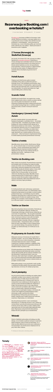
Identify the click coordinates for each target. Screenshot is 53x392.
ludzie (22, 349)
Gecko (20, 346)
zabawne (10, 358)
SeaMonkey (7, 355)
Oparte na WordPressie (22, 389)
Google (3, 348)
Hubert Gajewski (20, 32)
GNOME (22, 346)
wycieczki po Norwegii (24, 60)
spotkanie (12, 355)
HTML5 (6, 348)
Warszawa (4, 358)
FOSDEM (17, 346)
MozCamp (15, 351)
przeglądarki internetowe (10, 354)
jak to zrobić (4, 349)
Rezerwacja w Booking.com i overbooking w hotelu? (26, 26)
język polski (9, 349)
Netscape (4, 352)
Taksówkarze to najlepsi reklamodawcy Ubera (37, 351)
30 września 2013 (29, 32)
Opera (8, 352)
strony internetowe (7, 357)
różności (21, 354)
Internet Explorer (12, 348)
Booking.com (15, 37)
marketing (3, 351)
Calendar (16, 344)
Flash (14, 346)
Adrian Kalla (33, 342)
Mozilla (20, 351)
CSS (3, 346)
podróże (26, 20)
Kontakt (45, 2)
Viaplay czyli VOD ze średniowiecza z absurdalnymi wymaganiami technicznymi (40, 343)
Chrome (21, 344)
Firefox (11, 346)
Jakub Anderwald (34, 373)
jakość (22, 330)
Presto (18, 352)
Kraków (13, 349)
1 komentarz (38, 32)
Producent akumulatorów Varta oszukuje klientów (40, 359)
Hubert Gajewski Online (8, 2)
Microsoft (10, 351)
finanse (6, 346)
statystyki (17, 355)
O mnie (41, 2)
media (7, 351)
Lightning (18, 349)
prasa (16, 352)
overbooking (26, 330)
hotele (19, 330)
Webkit (7, 358)
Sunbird (15, 357)
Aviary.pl (7, 345)
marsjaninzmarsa (34, 365)
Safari (3, 355)
